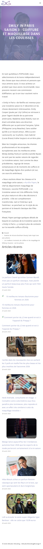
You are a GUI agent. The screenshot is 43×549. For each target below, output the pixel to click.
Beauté (6, 233)
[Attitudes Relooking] (6, 3)
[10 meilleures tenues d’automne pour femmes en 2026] (21, 299)
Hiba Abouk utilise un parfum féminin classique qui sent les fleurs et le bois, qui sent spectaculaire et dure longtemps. (20, 482)
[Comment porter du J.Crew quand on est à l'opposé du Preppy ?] (21, 320)
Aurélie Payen (30, 182)
